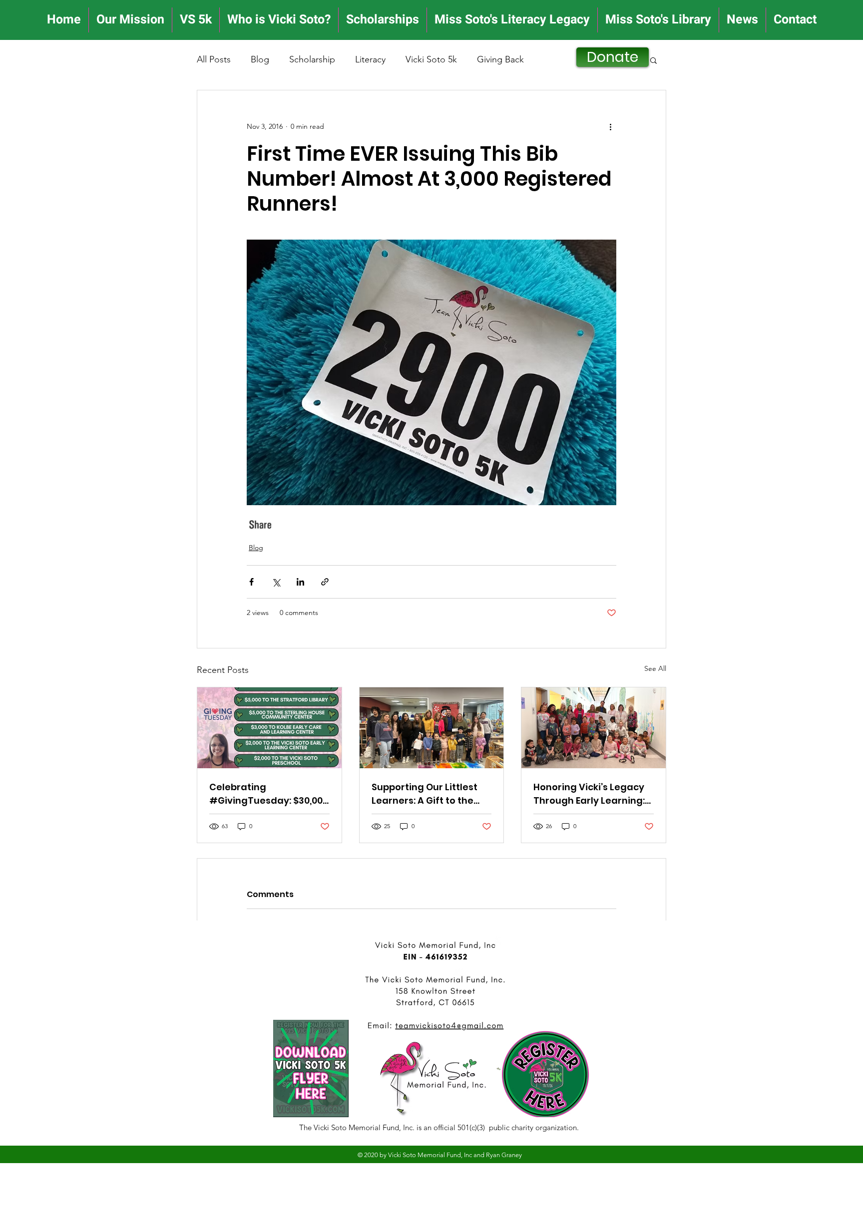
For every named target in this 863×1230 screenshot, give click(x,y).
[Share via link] (325, 582)
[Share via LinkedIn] (300, 582)
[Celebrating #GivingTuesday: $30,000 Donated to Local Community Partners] (269, 727)
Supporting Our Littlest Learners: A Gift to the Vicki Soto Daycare (424, 794)
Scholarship (312, 59)
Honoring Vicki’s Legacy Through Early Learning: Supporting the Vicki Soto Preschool (592, 794)
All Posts (214, 59)
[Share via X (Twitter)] (276, 582)
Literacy (370, 59)
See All (655, 668)
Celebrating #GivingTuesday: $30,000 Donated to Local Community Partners (268, 794)
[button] (653, 60)
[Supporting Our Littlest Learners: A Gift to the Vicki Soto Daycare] (432, 727)
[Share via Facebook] (251, 582)
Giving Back (500, 59)
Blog (260, 59)
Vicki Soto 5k (431, 59)
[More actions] (610, 126)
